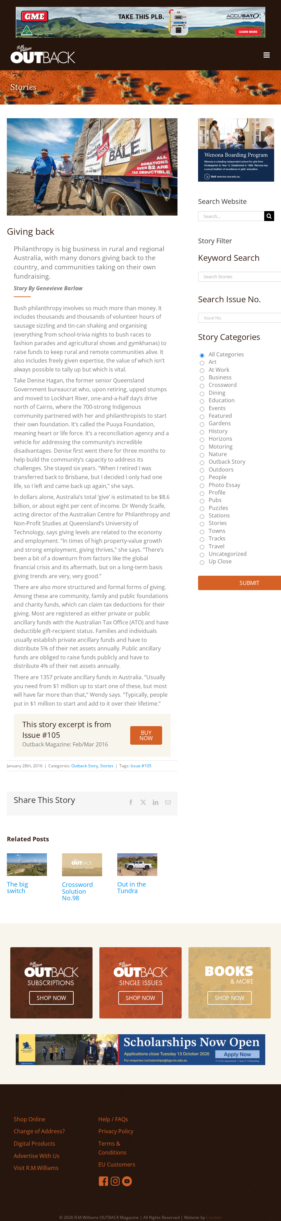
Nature (218, 454)
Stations (219, 515)
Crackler (214, 1217)
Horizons (220, 438)
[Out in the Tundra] (137, 857)
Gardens (220, 423)
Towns (217, 531)
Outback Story (84, 766)
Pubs (215, 500)
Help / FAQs (113, 1119)
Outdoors (221, 469)
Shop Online (29, 1119)
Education (222, 400)
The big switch (17, 887)
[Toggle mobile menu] (267, 55)
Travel (216, 546)
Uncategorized (228, 554)
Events (217, 408)
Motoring (221, 446)
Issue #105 (141, 766)
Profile (217, 492)
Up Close (220, 561)
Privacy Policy (115, 1131)
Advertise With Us (37, 1156)
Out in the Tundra (131, 887)
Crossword (223, 385)
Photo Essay (224, 485)
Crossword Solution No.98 (77, 891)
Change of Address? (39, 1131)
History (218, 431)
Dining (217, 392)
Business (220, 377)
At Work (219, 370)
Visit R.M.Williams (36, 1168)
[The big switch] (27, 857)
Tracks (217, 538)
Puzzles (218, 508)
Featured (220, 415)
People (218, 477)
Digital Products (34, 1143)
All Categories (226, 354)
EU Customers (116, 1164)
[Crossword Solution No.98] (82, 857)
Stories (106, 766)
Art (213, 362)
